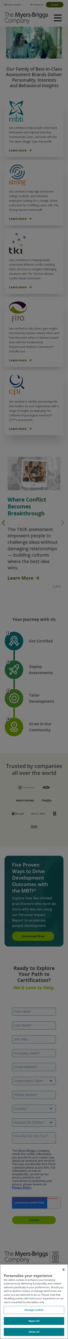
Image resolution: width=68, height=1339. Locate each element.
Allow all (34, 1331)
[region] (34, 1301)
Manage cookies (34, 1310)
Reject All (34, 1321)
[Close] (63, 1269)
